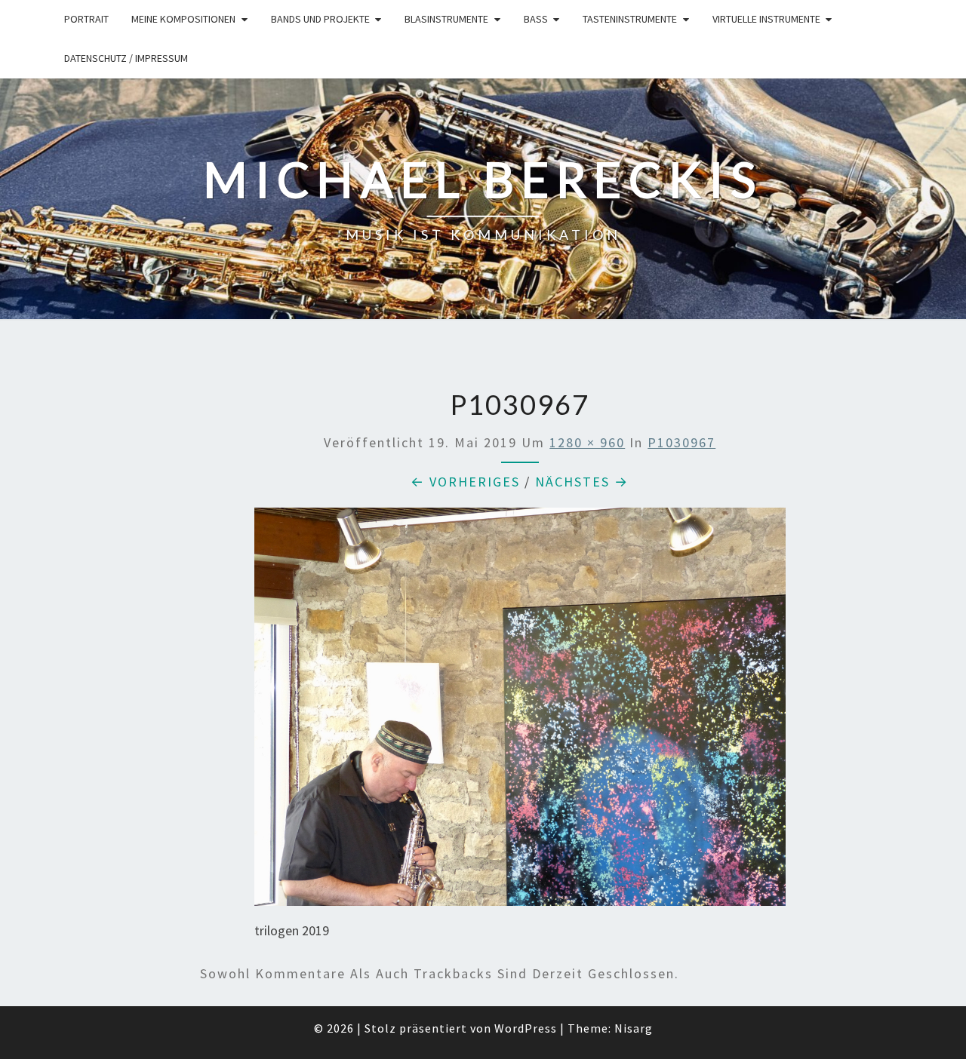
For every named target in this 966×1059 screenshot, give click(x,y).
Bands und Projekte (320, 19)
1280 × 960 (587, 442)
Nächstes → (582, 481)
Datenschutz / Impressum (126, 58)
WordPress (525, 1028)
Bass (536, 19)
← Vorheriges (465, 481)
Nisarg (633, 1028)
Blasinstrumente (446, 19)
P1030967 (681, 442)
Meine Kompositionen (183, 19)
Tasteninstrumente (630, 19)
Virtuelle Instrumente (766, 19)
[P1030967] (520, 711)
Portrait (86, 19)
